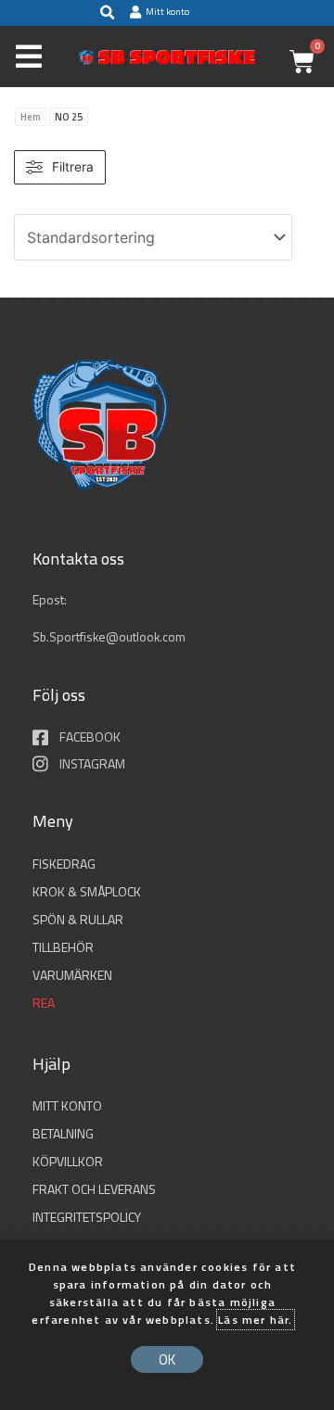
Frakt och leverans (94, 1189)
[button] (107, 13)
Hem (30, 116)
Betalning (63, 1133)
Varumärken (72, 974)
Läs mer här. (255, 1319)
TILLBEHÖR (63, 947)
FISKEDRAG (64, 863)
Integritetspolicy (86, 1216)
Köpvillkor (67, 1161)
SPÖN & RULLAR (77, 919)
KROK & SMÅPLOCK (86, 891)
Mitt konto (67, 1105)
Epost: (51, 600)
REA (43, 1002)
